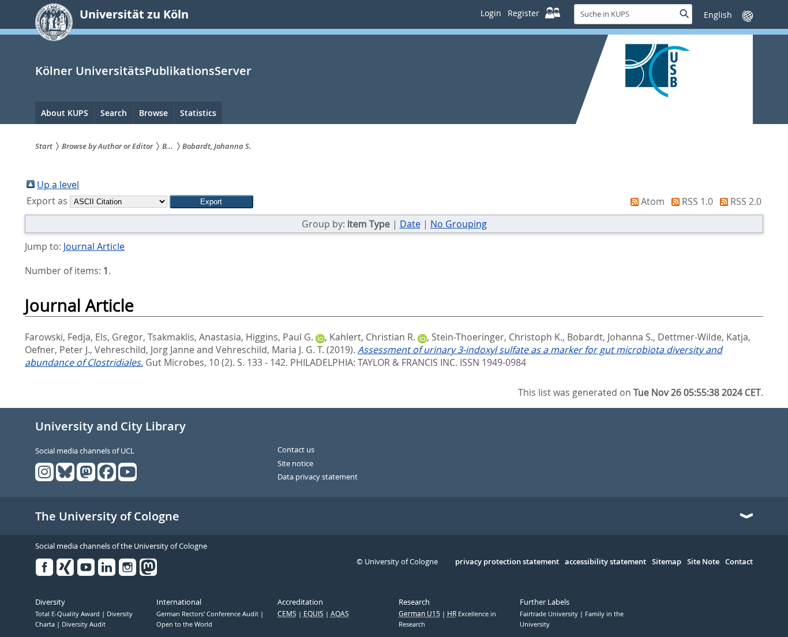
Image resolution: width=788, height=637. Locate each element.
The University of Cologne (107, 516)
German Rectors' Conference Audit (208, 614)
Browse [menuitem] (153, 112)
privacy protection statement (507, 562)
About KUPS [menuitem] (64, 112)
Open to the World (184, 624)
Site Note (703, 562)
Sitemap (666, 562)
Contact (739, 562)
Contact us (295, 450)
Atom (653, 201)
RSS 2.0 (745, 201)
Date (410, 224)
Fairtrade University (550, 614)
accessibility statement (605, 562)
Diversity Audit (84, 624)
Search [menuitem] (113, 112)
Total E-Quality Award (68, 614)
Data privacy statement (317, 477)
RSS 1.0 (697, 201)
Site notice (295, 464)
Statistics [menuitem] (198, 112)
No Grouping (458, 224)
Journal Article (94, 246)
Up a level (58, 184)
